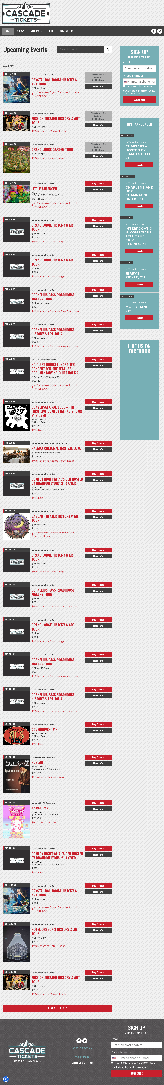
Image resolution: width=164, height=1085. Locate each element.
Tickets (139, 164)
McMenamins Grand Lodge (49, 158)
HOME (8, 31)
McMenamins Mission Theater (50, 131)
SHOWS (21, 31)
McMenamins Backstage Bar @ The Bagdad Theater (53, 534)
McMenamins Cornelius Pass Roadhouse (56, 311)
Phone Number (133, 76)
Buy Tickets (98, 183)
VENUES (35, 31)
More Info (98, 86)
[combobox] (126, 82)
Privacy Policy (82, 1056)
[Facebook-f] (153, 31)
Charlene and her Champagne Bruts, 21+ (139, 193)
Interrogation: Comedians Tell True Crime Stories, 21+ (138, 236)
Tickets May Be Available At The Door (98, 77)
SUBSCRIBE (139, 100)
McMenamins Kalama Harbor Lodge (54, 460)
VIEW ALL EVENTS (57, 1008)
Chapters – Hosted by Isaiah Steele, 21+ (138, 152)
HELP (50, 31)
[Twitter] (159, 31)
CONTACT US (66, 31)
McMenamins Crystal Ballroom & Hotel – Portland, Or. (56, 94)
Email (126, 62)
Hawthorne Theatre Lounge (49, 777)
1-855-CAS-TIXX (82, 1048)
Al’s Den (38, 430)
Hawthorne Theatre (45, 822)
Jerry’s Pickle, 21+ (135, 275)
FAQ (91, 1063)
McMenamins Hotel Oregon (49, 945)
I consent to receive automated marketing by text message (139, 90)
